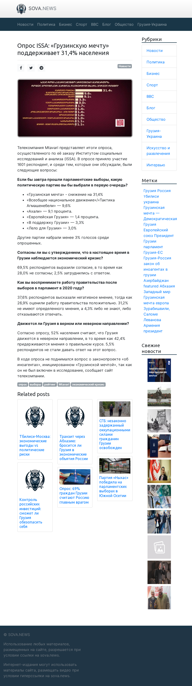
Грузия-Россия (157, 258)
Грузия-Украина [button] (152, 24)
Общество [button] (124, 24)
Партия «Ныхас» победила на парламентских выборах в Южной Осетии (113, 486)
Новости (125, 66)
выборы (35, 384)
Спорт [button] (81, 24)
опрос (22, 384)
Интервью (156, 165)
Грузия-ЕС (153, 252)
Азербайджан (156, 280)
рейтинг (50, 384)
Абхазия (167, 286)
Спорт (152, 85)
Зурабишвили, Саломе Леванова (157, 314)
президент (153, 331)
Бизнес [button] (65, 24)
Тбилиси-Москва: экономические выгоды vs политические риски (34, 445)
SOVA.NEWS (19, 634)
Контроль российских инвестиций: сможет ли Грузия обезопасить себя (30, 513)
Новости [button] (25, 24)
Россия (164, 190)
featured (151, 286)
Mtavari (64, 384)
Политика (156, 62)
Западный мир (157, 291)
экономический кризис (88, 384)
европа (162, 303)
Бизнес (153, 73)
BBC (150, 96)
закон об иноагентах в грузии (156, 269)
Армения (152, 325)
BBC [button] (95, 24)
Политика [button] (46, 24)
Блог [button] (106, 24)
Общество (156, 119)
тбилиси (151, 196)
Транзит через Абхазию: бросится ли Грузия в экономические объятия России (73, 447)
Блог (151, 107)
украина (151, 202)
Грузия (150, 190)
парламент (153, 246)
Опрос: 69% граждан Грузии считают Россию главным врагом (74, 495)
